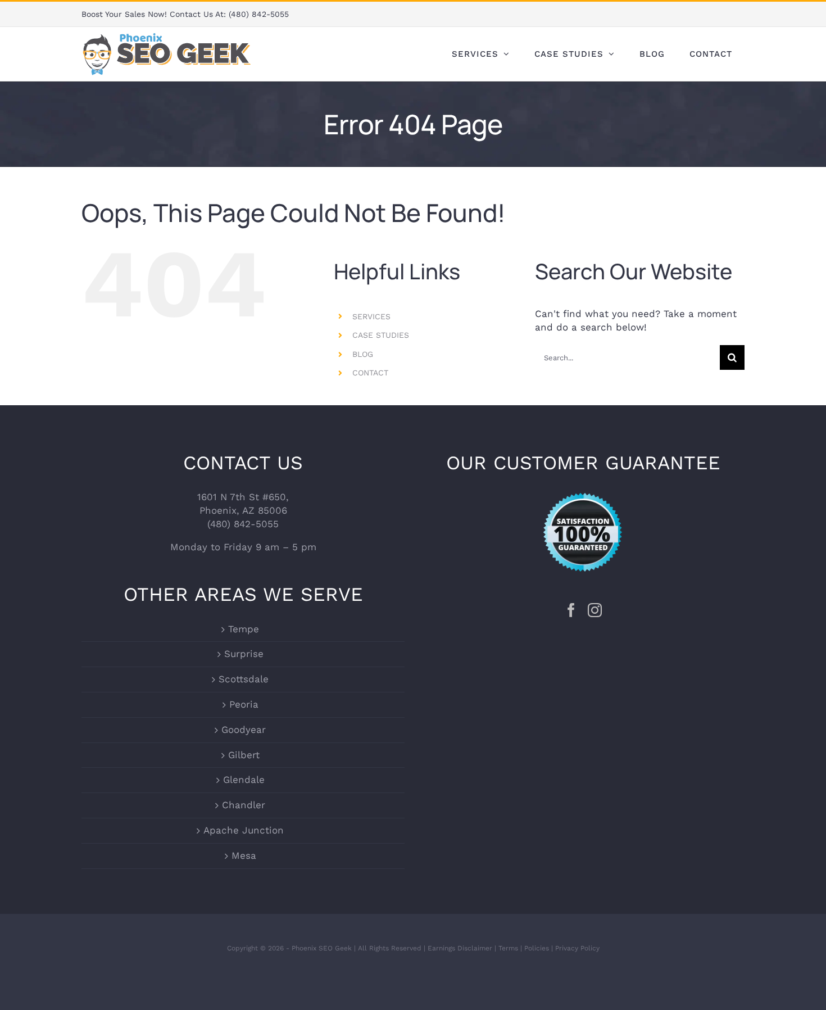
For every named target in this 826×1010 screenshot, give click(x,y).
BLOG (362, 354)
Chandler (243, 804)
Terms (508, 948)
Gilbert (244, 754)
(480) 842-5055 (259, 14)
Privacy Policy (577, 948)
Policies (536, 948)
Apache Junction (243, 830)
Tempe (243, 629)
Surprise (244, 653)
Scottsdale (244, 679)
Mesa (244, 855)
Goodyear (243, 729)
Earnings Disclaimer (460, 948)
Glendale (244, 779)
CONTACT (370, 372)
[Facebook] (571, 610)
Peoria (243, 704)
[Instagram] (595, 610)
